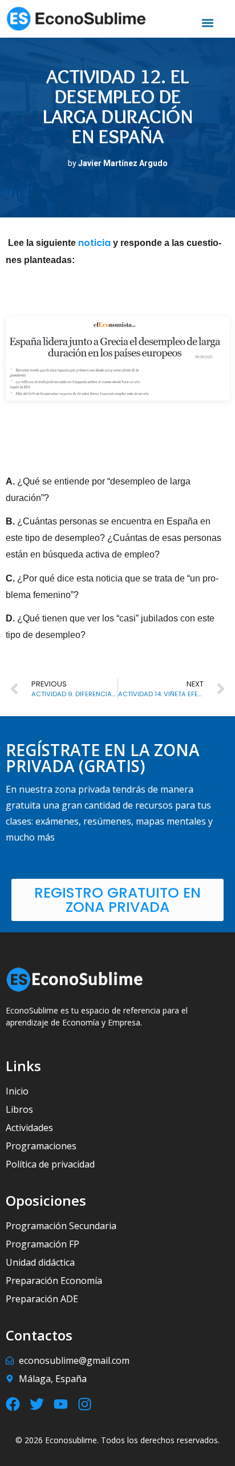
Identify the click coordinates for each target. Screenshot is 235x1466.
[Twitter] (37, 1404)
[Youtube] (61, 1404)
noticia (95, 242)
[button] (207, 22)
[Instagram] (85, 1404)
